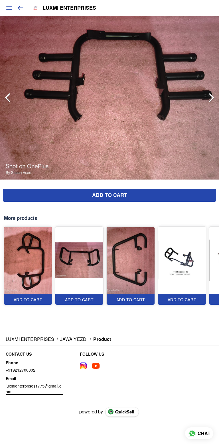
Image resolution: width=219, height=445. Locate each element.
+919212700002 (20, 370)
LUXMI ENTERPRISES (69, 8)
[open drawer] (9, 8)
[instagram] (83, 365)
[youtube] (95, 365)
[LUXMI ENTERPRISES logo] (35, 8)
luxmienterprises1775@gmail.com (33, 388)
